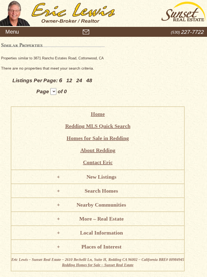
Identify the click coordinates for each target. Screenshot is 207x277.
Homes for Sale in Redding (98, 138)
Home (98, 114)
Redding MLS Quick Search (97, 126)
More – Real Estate (101, 219)
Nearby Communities (101, 205)
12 (69, 80)
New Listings (101, 177)
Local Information (101, 233)
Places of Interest (101, 247)
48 (89, 80)
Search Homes (101, 191)
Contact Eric (98, 162)
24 (79, 80)
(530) (187, 32)
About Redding (97, 150)
